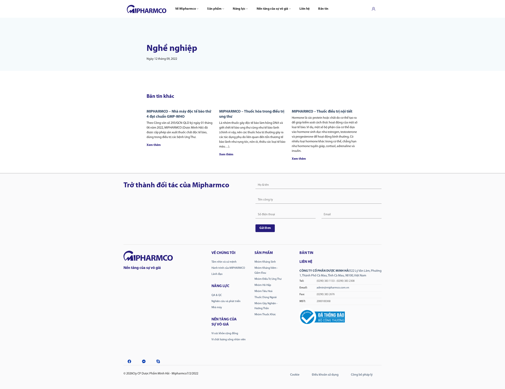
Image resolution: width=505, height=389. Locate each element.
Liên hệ (304, 8)
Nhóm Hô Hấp (262, 285)
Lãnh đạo (217, 274)
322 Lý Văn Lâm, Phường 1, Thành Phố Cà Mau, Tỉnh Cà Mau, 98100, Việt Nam (340, 281)
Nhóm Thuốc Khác (265, 314)
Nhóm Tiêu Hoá (263, 291)
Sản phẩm (214, 8)
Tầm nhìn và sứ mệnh (224, 261)
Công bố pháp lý (362, 374)
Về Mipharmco (185, 8)
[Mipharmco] (146, 9)
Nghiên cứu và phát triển (225, 301)
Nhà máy (216, 307)
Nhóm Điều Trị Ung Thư (267, 279)
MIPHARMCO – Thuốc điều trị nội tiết (322, 112)
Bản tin (323, 8)
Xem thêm (154, 145)
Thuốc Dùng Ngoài (265, 297)
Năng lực (239, 8)
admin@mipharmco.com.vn (333, 287)
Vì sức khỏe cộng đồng (224, 333)
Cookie (294, 374)
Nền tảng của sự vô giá (272, 8)
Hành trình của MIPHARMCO (228, 268)
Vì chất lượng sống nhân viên (228, 339)
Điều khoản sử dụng (325, 374)
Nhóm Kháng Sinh (265, 261)
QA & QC (216, 295)
